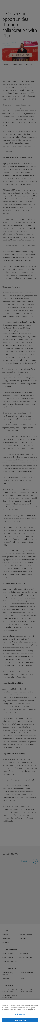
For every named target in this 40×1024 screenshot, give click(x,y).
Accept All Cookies (20, 1020)
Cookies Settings (20, 1014)
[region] (20, 1012)
